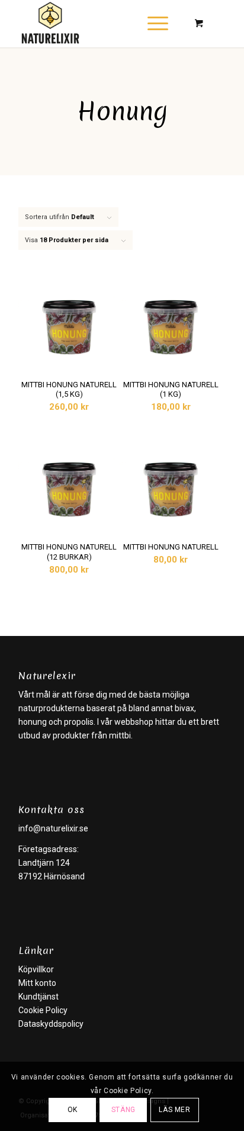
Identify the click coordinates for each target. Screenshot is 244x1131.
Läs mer (174, 1110)
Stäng (123, 1110)
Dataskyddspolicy (51, 1024)
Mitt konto (37, 983)
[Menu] (152, 23)
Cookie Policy (43, 1010)
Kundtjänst (38, 996)
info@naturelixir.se (53, 828)
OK (73, 1110)
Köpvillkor (36, 969)
